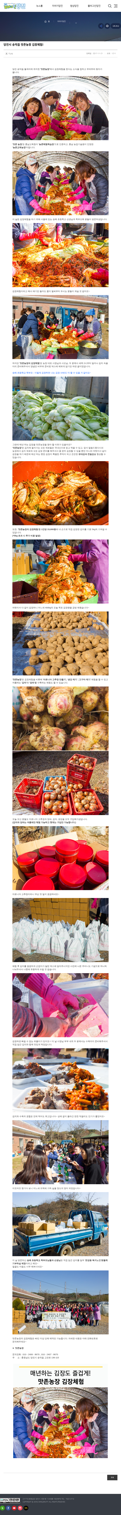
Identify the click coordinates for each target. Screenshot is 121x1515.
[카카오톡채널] (26, 1508)
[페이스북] (8, 1508)
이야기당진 (57, 6)
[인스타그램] (20, 1508)
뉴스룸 (39, 6)
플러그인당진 (94, 6)
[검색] (110, 6)
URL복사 (116, 26)
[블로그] (2, 1508)
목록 (112, 1477)
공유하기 (101, 26)
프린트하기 (107, 26)
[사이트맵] (115, 6)
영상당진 (74, 6)
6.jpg (11, 53)
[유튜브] (14, 1508)
